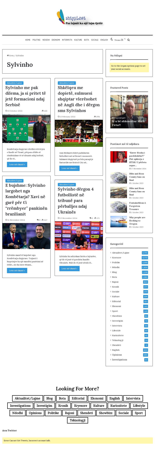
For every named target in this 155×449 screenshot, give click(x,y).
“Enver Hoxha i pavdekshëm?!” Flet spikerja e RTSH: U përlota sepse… (137, 159)
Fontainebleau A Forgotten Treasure (137, 206)
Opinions (117, 354)
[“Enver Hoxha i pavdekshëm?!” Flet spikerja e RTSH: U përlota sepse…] (118, 157)
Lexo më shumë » (17, 164)
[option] (129, 111)
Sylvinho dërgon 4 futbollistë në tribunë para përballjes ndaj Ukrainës (76, 200)
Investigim (117, 321)
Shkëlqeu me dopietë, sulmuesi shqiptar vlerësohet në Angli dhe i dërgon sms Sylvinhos (79, 99)
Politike (36, 40)
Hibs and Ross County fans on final (137, 176)
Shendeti (116, 345)
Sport (115, 311)
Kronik (115, 287)
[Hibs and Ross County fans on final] (118, 178)
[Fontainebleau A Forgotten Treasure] (118, 207)
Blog (114, 272)
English (104, 40)
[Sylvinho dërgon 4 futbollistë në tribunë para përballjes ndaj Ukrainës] (79, 235)
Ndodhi (46, 40)
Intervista (67, 40)
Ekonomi (56, 40)
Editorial (116, 301)
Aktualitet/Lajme (14, 83)
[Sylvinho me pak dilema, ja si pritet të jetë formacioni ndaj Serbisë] (26, 128)
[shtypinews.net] (77, 17)
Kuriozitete (118, 335)
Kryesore (116, 257)
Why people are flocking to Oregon (137, 220)
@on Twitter (9, 430)
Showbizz (117, 316)
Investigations (119, 359)
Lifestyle (116, 330)
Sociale (94, 40)
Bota (86, 40)
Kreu (11, 55)
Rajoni (115, 282)
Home (27, 40)
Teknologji (117, 340)
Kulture (78, 40)
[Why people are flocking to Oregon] (118, 221)
